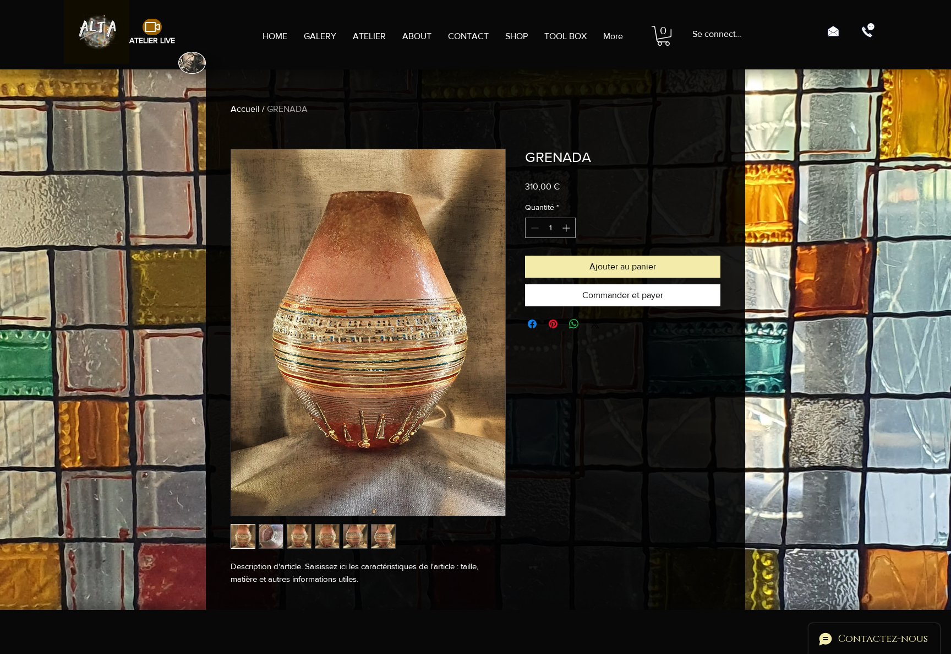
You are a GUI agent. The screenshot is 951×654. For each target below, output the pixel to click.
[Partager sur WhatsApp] (574, 324)
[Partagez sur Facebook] (532, 324)
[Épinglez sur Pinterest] (553, 324)
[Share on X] (595, 324)
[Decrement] (533, 227)
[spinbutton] (550, 227)
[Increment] (567, 227)
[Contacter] (833, 31)
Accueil (245, 108)
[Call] (868, 30)
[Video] (152, 27)
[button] (663, 36)
